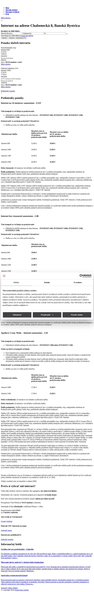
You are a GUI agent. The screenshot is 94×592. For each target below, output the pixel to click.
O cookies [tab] (78, 282)
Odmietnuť (17, 315)
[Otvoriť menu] (2, 20)
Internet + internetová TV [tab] (17, 38)
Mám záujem (5, 18)
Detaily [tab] (47, 282)
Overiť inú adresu (26, 36)
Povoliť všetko (77, 315)
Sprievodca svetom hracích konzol (14, 575)
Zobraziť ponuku (7, 539)
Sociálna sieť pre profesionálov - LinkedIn (17, 549)
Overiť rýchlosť (6, 521)
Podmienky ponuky (8, 91)
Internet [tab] (4, 38)
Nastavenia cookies (22, 590)
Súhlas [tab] (16, 282)
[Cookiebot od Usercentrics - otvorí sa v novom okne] (81, 276)
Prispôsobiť (45, 315)
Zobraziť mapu (6, 530)
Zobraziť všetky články (9, 588)
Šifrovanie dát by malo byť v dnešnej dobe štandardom (22, 562)
